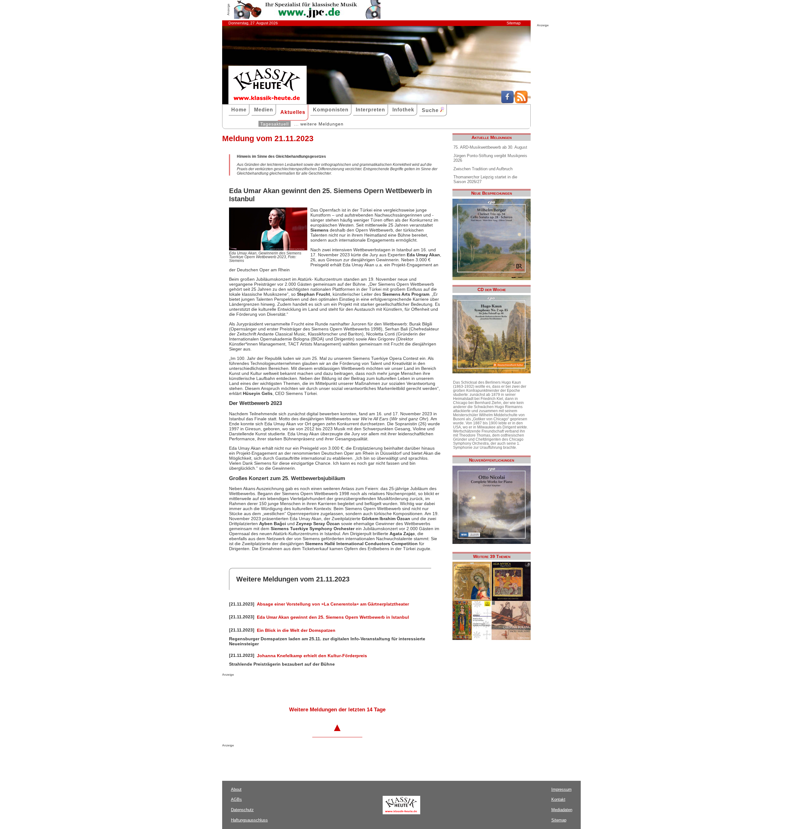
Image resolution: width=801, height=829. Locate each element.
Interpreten (370, 109)
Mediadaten (561, 809)
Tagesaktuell (274, 123)
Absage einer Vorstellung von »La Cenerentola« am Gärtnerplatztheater (333, 603)
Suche (431, 110)
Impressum (561, 789)
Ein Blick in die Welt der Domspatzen (296, 630)
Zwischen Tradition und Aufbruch (483, 168)
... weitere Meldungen (319, 123)
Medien (263, 109)
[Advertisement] (295, 688)
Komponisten (331, 109)
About (236, 789)
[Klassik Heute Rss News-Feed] (521, 101)
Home (239, 109)
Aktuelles (292, 112)
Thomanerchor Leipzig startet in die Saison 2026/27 (485, 179)
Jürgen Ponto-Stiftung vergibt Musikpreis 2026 (490, 158)
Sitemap (514, 23)
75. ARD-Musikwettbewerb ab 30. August (490, 147)
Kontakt (558, 799)
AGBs (236, 799)
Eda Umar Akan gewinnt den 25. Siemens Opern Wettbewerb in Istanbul (333, 617)
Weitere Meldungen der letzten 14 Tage (337, 710)
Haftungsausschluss (249, 820)
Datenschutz (242, 809)
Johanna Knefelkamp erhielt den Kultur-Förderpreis (312, 655)
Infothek (403, 109)
